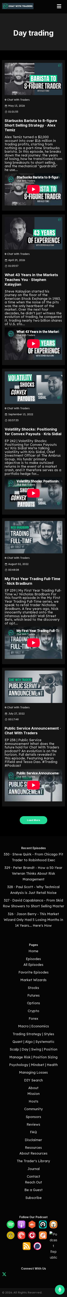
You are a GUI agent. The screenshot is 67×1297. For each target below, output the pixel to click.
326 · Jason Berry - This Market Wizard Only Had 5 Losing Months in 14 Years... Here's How (33, 920)
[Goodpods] (11, 1238)
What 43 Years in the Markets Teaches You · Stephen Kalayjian (31, 280)
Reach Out (33, 1182)
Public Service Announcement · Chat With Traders (33, 730)
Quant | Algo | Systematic (33, 1042)
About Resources (33, 1153)
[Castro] (43, 1227)
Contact (33, 1176)
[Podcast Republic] (53, 1257)
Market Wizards (33, 980)
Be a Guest (33, 1190)
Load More (33, 820)
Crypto (33, 1011)
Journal (33, 1169)
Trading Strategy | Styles (33, 1034)
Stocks (33, 988)
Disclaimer (33, 1140)
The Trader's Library (33, 1161)
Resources (33, 1147)
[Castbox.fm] (32, 1227)
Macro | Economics (33, 1026)
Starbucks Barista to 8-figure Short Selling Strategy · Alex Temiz (31, 125)
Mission (33, 1094)
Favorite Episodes (33, 972)
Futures (33, 995)
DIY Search (33, 1080)
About (33, 1088)
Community (33, 1109)
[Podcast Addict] (43, 1238)
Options (33, 1003)
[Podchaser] (37, 1249)
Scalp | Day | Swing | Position (33, 1049)
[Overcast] (53, 1227)
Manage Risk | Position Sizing (33, 1057)
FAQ (33, 1132)
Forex (33, 1018)
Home (33, 951)
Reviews (33, 1124)
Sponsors (33, 1117)
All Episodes (33, 964)
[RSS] (27, 1249)
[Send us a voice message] (59, 1289)
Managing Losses (33, 1072)
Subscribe (33, 1198)
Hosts (33, 1101)
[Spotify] (11, 1227)
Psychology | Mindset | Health (33, 1065)
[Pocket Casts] (21, 1238)
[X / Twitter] (4, 1275)
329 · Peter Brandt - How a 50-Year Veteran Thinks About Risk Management (33, 873)
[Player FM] (32, 1238)
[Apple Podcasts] (21, 1227)
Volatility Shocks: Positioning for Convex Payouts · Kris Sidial (33, 431)
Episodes (33, 959)
